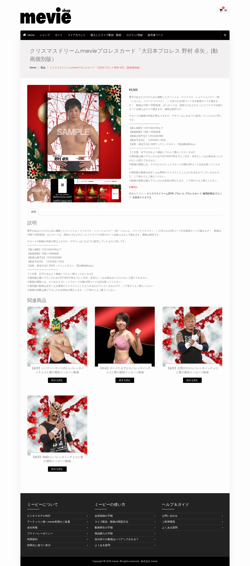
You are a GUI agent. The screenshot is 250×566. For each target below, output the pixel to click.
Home (31, 35)
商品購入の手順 (104, 533)
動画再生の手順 (104, 527)
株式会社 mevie (149, 561)
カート (59, 35)
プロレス (179, 193)
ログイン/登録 (134, 35)
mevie (115, 561)
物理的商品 (209, 193)
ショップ (45, 35)
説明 (33, 211)
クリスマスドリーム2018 (160, 193)
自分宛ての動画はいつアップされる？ (117, 539)
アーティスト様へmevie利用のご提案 (48, 521)
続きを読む (57, 380)
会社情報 (32, 527)
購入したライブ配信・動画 (106, 35)
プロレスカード (193, 193)
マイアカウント (77, 35)
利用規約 (32, 539)
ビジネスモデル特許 (39, 515)
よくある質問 (102, 545)
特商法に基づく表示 (39, 545)
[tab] (34, 211)
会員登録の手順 (104, 515)
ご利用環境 (168, 521)
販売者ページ (155, 35)
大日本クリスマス (141, 197)
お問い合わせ (170, 515)
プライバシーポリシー (40, 533)
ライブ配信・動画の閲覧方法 (111, 521)
